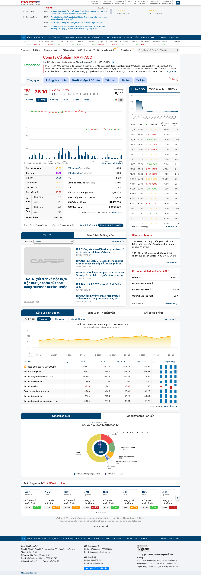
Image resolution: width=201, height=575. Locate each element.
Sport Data (126, 50)
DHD (164, 492)
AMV (47, 492)
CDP (66, 492)
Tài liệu (140, 80)
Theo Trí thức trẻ (100, 526)
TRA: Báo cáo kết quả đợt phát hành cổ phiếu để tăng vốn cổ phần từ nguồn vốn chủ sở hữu (100, 274)
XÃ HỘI (29, 37)
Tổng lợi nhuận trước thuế (36, 391)
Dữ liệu (164, 37)
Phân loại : (28, 242)
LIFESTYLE (145, 37)
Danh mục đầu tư (31, 17)
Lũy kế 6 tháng (78, 319)
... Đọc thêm (171, 71)
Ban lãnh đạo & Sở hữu (86, 80)
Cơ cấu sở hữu (61, 416)
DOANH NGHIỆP (68, 37)
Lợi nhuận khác (31, 386)
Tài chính (110, 80)
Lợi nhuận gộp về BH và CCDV (38, 376)
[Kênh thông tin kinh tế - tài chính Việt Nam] (30, 3)
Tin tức (126, 80)
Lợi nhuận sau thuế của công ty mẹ (41, 401)
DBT (125, 492)
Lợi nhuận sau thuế (33, 396)
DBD (105, 492)
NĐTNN (172, 89)
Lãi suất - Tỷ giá (91, 50)
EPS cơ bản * (79, 168)
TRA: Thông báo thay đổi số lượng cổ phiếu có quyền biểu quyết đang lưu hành (100, 250)
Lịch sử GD (138, 89)
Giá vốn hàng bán (32, 371)
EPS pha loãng (80, 173)
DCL (144, 492)
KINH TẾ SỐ (116, 37)
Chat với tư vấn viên (98, 569)
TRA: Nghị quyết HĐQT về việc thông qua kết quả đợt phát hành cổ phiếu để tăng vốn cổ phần (99, 264)
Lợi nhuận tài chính (33, 381)
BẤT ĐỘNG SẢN (54, 37)
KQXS (79, 50)
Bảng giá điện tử (31, 11)
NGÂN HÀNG (81, 37)
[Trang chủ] (23, 37)
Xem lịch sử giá (87, 225)
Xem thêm (169, 226)
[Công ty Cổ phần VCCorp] (143, 551)
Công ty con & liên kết (140, 416)
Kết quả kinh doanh (47, 312)
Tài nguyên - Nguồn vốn (100, 312)
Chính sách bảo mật (29, 573)
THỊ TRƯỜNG (127, 37)
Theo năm (60, 319)
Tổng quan (26, 50)
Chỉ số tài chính (153, 312)
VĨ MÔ (108, 37)
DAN (86, 492)
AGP (27, 492)
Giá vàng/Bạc (69, 50)
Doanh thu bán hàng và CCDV (41, 367)
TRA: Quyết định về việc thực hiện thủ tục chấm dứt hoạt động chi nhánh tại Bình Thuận (45, 283)
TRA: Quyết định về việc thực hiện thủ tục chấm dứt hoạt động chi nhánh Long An (98, 297)
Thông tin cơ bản (56, 80)
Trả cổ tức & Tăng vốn (100, 235)
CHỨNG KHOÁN (40, 37)
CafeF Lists (174, 37)
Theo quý (43, 319)
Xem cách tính (117, 213)
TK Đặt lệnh (156, 89)
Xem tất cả (115, 241)
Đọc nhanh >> (103, 8)
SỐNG (137, 37)
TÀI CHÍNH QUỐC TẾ (95, 37)
